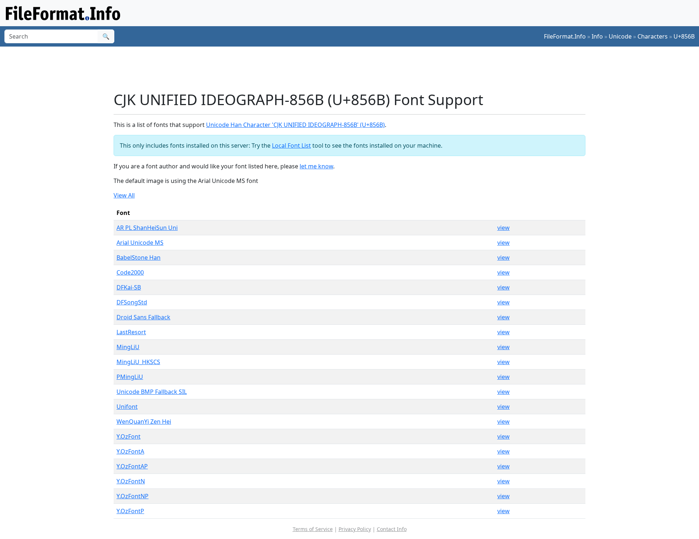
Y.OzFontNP (132, 496)
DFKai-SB (128, 287)
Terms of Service (313, 529)
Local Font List (291, 145)
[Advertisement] (353, 68)
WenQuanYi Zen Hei (143, 422)
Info (597, 36)
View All (124, 195)
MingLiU (127, 347)
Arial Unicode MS (139, 243)
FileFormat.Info (565, 36)
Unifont (127, 407)
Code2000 (130, 272)
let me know (316, 166)
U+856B (684, 36)
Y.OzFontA (130, 451)
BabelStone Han (138, 257)
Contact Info (392, 529)
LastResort (131, 332)
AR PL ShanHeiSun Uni (147, 228)
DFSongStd (131, 302)
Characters (652, 36)
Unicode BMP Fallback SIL (151, 392)
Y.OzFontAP (132, 466)
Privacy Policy (355, 529)
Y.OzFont (128, 436)
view (503, 228)
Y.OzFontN (130, 481)
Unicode (620, 36)
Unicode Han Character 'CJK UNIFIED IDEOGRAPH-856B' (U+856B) (295, 125)
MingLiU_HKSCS (138, 362)
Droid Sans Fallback (143, 317)
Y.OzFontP (130, 511)
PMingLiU (129, 377)
